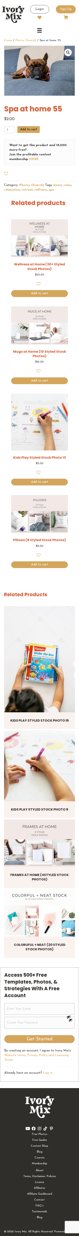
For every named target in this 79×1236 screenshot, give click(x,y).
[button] (68, 52)
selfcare (40, 189)
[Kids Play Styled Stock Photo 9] (39, 765)
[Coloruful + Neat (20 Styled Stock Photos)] (39, 913)
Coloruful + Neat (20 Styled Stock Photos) (39, 947)
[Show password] (70, 1017)
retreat (27, 189)
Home (8, 40)
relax (67, 185)
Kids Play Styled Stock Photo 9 (39, 809)
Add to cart (28, 129)
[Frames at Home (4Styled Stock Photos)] (39, 843)
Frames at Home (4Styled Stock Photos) (39, 877)
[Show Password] (70, 1021)
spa (51, 189)
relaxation (12, 189)
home (57, 185)
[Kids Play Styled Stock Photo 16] (39, 659)
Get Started (39, 1039)
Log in (47, 1073)
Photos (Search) (25, 40)
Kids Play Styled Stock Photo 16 (39, 720)
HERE (34, 159)
